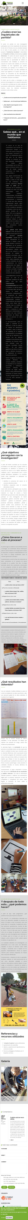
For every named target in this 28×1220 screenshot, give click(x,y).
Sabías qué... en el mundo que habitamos (15, 101)
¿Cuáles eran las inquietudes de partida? (15, 97)
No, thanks (9, 1217)
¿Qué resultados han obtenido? (12, 114)
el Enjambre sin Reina (8, 54)
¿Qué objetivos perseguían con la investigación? (13, 105)
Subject (3, 1155)
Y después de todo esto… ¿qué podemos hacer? (15, 119)
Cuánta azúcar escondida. (17, 1118)
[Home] (7, 3)
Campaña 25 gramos (9, 1043)
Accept (3, 1217)
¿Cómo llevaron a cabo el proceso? (13, 110)
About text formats (6, 1175)
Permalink (3, 1123)
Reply (12, 1140)
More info (4, 1214)
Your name (4, 1148)
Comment (3, 1161)
